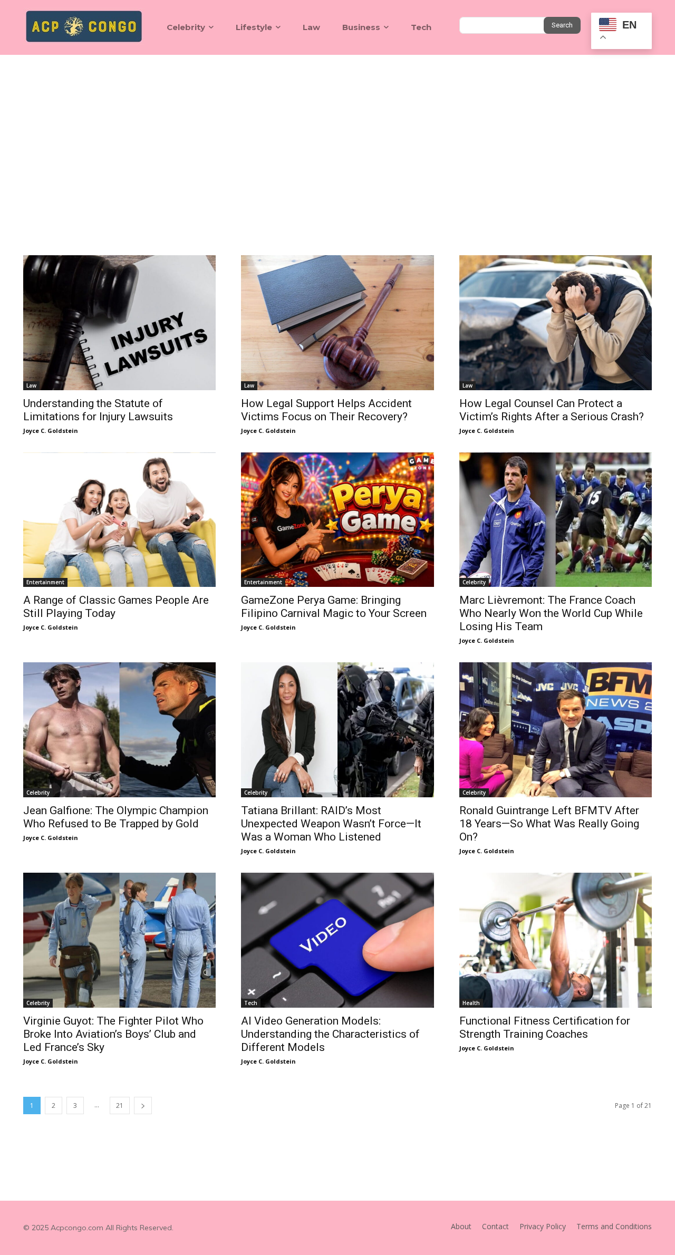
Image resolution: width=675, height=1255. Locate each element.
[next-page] (143, 1105)
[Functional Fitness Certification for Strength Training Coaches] (555, 940)
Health (471, 1003)
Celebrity (474, 582)
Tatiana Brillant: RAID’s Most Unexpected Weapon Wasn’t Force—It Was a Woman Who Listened (331, 823)
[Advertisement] (337, 134)
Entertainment (45, 582)
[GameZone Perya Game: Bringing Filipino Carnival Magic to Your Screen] (337, 519)
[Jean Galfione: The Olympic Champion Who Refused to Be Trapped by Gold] (119, 729)
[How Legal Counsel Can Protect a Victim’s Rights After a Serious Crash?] (555, 322)
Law (31, 385)
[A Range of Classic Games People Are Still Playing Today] (119, 519)
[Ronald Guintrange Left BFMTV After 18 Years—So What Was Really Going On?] (555, 729)
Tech (250, 1003)
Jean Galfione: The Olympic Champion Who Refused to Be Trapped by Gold (115, 817)
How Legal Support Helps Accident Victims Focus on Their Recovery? (326, 410)
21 (119, 1105)
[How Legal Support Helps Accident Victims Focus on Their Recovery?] (337, 322)
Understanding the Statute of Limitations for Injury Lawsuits (98, 410)
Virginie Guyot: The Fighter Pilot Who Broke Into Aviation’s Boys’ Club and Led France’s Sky (113, 1034)
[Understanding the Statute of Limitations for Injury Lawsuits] (119, 322)
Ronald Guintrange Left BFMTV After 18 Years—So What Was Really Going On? (549, 823)
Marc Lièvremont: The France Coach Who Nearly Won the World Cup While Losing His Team (551, 613)
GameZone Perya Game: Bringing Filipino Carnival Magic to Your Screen (334, 607)
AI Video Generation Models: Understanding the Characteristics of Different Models (330, 1034)
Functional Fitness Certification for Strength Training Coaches (544, 1027)
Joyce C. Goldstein (50, 431)
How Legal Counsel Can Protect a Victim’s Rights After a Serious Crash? (551, 410)
